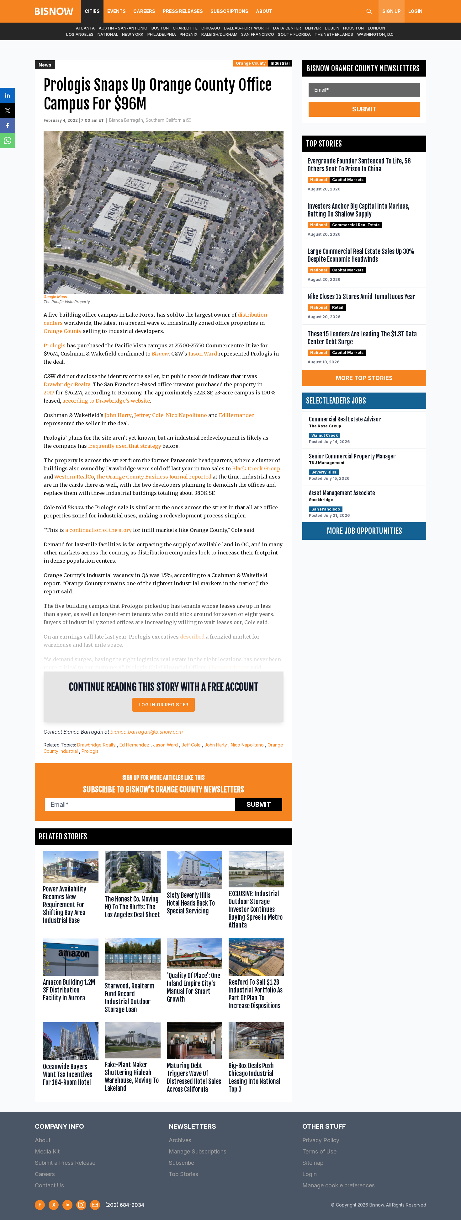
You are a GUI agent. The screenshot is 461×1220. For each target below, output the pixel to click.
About (264, 11)
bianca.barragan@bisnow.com (146, 732)
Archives (180, 1140)
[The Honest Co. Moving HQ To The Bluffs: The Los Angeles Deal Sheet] (132, 891)
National (108, 34)
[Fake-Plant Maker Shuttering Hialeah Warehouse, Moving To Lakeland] (132, 1059)
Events (116, 11)
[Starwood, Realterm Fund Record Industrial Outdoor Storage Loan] (132, 977)
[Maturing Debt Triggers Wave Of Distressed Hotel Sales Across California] (194, 1059)
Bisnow (160, 353)
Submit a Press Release (65, 1162)
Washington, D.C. (376, 34)
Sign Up (391, 11)
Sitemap (312, 1162)
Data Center (287, 28)
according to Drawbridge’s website (106, 401)
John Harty (118, 415)
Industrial (280, 63)
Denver (313, 28)
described (192, 637)
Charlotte (185, 28)
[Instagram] (81, 1205)
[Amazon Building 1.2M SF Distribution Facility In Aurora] (71, 977)
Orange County (251, 63)
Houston (353, 28)
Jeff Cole (191, 744)
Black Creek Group (256, 468)
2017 (49, 392)
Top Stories (183, 1174)
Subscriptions (229, 11)
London (376, 28)
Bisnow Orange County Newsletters (363, 68)
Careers (144, 11)
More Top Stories (364, 378)
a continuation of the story (98, 530)
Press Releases (183, 11)
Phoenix (189, 34)
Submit (258, 804)
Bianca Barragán (83, 732)
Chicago (210, 28)
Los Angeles (79, 34)
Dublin (332, 28)
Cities (92, 11)
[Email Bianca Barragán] (188, 120)
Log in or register (163, 704)
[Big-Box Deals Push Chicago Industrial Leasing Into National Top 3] (256, 1059)
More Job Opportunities (364, 531)
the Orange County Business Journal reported (154, 477)
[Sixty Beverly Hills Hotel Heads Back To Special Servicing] (194, 891)
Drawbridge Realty (67, 384)
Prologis (55, 345)
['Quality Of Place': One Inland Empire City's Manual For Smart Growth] (194, 977)
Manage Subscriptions (197, 1151)
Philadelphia (161, 34)
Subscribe (181, 1162)
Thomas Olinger (228, 667)
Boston (160, 28)
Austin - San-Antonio (123, 28)
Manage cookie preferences (338, 1185)
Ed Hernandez (236, 415)
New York (132, 34)
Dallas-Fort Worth (246, 28)
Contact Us (49, 1185)
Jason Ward (202, 353)
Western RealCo (74, 477)
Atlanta (85, 28)
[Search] (369, 11)
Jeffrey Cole (148, 415)
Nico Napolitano (186, 415)
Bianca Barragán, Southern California (147, 120)
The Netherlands (334, 34)
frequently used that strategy (124, 446)
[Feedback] (95, 1205)
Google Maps (55, 296)
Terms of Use (319, 1151)
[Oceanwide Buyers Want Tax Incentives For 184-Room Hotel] (71, 1059)
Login (415, 11)
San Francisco (257, 34)
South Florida (294, 34)
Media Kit (47, 1151)
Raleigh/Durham (219, 34)
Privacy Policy (320, 1140)
